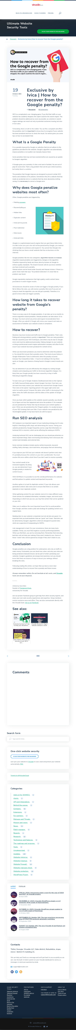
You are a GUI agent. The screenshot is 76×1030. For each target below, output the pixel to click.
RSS (21, 764)
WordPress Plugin (22, 875)
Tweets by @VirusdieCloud (20, 776)
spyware (22, 202)
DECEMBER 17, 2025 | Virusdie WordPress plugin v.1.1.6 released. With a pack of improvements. (39, 902)
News (18, 826)
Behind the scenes (22, 805)
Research (13, 39)
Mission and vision (22, 823)
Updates (19, 854)
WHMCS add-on (29, 993)
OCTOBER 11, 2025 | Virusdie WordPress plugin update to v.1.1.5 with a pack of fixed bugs (40, 910)
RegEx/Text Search (10, 1009)
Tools (17, 847)
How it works (40, 13)
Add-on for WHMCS (23, 795)
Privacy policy (62, 995)
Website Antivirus (22, 857)
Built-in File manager (10, 1003)
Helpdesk (44, 989)
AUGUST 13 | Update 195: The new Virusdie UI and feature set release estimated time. (42, 926)
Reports (18, 833)
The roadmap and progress (26, 843)
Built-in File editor (12, 1006)
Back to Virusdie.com (24, 13)
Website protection (23, 871)
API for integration (27, 990)
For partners (20, 816)
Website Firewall (22, 864)
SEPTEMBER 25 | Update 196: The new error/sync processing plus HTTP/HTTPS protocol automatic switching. (41, 918)
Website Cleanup (22, 861)
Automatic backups (10, 1012)
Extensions (19, 812)
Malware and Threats (23, 819)
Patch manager (21, 829)
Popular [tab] (22, 886)
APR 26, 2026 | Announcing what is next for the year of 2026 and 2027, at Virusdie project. (41, 893)
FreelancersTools (25, 588)
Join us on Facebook (31, 603)
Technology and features (25, 840)
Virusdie (59, 573)
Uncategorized (21, 850)
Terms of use (62, 993)
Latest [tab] (13, 886)
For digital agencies (27, 996)
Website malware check (24, 868)
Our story (61, 991)
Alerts (17, 798)
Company (19, 809)
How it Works (62, 989)
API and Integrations (23, 802)
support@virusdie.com (48, 995)
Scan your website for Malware (53, 31)
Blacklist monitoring (10, 996)
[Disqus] (38, 699)
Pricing (50, 13)
